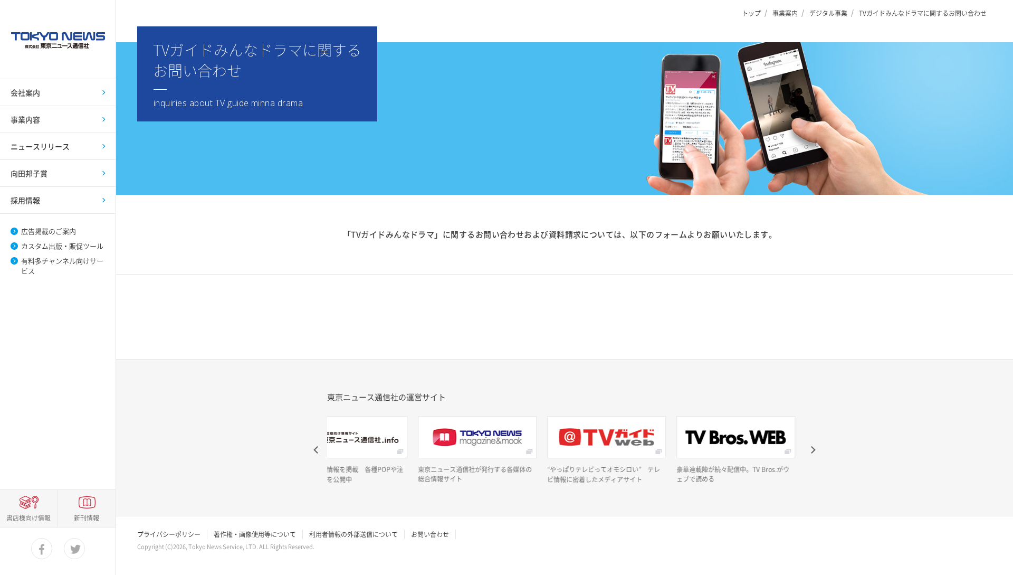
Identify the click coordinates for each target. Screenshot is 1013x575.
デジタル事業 (828, 13)
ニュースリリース (40, 146)
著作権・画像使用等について (255, 534)
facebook (42, 549)
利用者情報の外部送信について (353, 534)
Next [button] (812, 450)
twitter (74, 549)
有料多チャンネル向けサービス (62, 265)
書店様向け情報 (28, 518)
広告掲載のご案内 (48, 231)
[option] (436, 450)
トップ (751, 13)
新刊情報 (86, 518)
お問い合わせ (430, 534)
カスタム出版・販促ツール (62, 246)
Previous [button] (316, 450)
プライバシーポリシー (168, 534)
